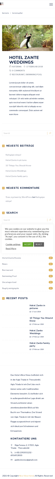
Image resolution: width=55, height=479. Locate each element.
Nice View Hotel (26, 475)
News (26, 264)
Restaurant (18, 74)
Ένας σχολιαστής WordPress (19, 197)
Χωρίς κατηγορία (26, 288)
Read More (11, 248)
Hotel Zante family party (17, 176)
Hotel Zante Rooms (26, 258)
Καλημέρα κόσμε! (13, 155)
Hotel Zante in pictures (16, 160)
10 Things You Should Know (18, 165)
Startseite (5, 13)
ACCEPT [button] (28, 244)
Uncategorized (26, 282)
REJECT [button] (39, 244)
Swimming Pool (34, 74)
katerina (17, 66)
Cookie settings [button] (13, 244)
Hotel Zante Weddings (24, 60)
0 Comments (18, 70)
